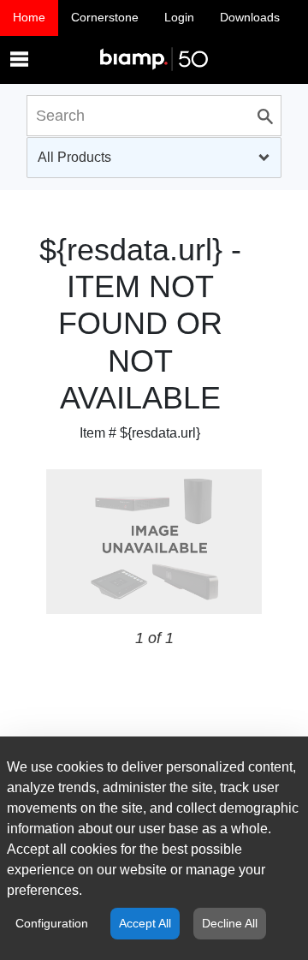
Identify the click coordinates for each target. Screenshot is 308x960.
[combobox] (154, 157)
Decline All (230, 923)
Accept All (145, 923)
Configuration (51, 923)
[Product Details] (154, 42)
